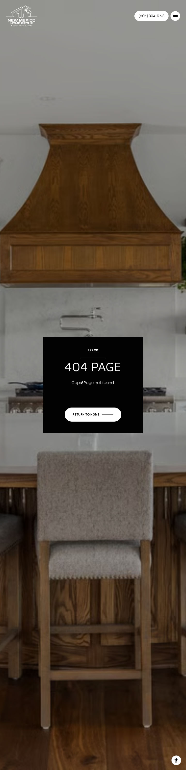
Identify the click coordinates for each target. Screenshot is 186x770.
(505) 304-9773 (151, 16)
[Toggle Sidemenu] (175, 16)
